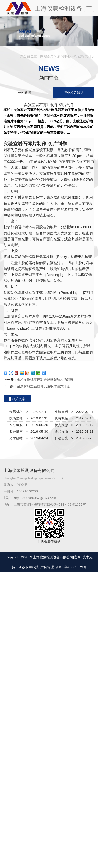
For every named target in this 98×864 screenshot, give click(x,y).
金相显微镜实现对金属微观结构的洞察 (45, 379)
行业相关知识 (84, 56)
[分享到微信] (38, 373)
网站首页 (47, 56)
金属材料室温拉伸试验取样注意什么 (43, 386)
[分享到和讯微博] (17, 373)
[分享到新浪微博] (27, 373)
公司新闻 (24, 92)
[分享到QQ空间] (22, 373)
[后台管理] (47, 567)
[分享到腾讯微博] (33, 373)
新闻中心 (64, 56)
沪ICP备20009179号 (71, 567)
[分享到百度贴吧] (11, 373)
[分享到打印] (44, 373)
